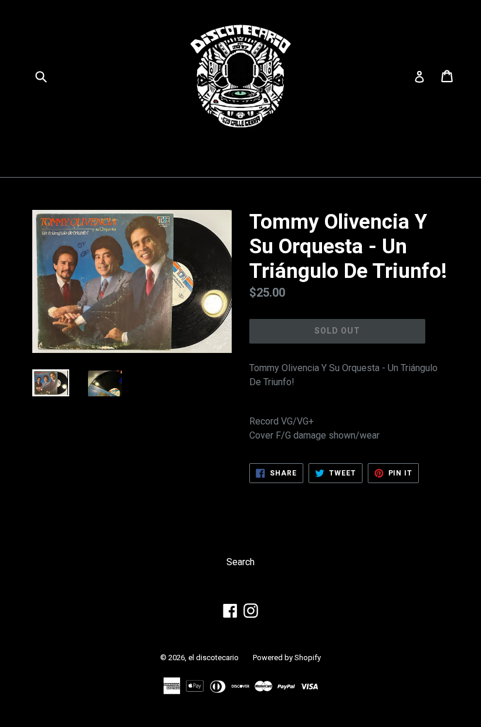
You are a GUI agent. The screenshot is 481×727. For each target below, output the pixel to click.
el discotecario (213, 657)
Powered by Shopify (287, 657)
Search (240, 562)
